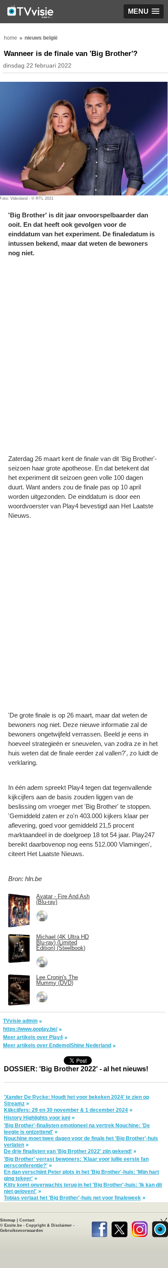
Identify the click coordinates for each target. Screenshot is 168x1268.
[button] (144, 11)
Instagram (140, 1227)
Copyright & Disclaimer (49, 1225)
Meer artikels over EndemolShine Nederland (57, 1045)
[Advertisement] (84, 360)
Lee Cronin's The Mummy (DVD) (57, 980)
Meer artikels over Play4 (33, 1037)
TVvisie (160, 1227)
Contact (26, 1220)
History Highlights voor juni (37, 1118)
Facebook (99, 1227)
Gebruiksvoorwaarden (21, 1230)
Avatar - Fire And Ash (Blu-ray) (63, 899)
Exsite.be (13, 1225)
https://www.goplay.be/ (30, 1029)
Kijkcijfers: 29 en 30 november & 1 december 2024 (66, 1110)
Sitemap (8, 1220)
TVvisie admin (20, 1021)
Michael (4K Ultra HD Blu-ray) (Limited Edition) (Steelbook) (62, 942)
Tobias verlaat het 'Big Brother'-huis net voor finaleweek (72, 1198)
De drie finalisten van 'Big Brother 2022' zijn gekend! (68, 1151)
